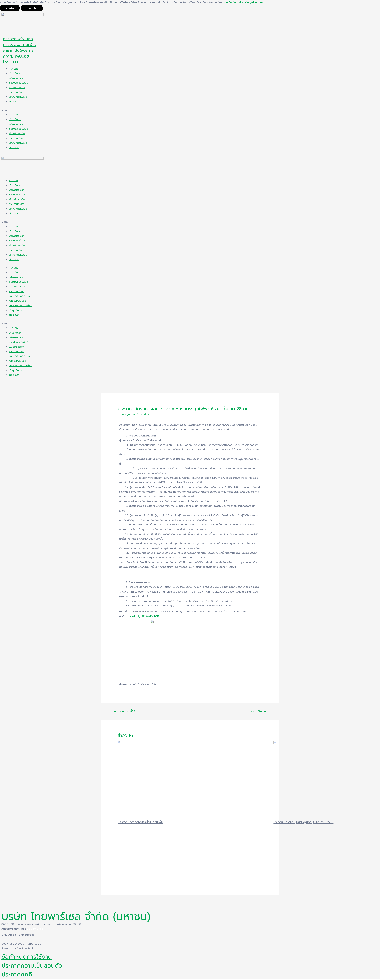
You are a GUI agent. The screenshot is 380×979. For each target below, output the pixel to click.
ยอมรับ (10, 8)
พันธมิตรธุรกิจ (17, 87)
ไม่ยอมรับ (32, 8)
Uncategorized (127, 414)
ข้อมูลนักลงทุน (17, 310)
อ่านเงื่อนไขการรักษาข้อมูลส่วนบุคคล (243, 2)
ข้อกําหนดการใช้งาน (26, 956)
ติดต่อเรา (14, 101)
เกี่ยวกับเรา (15, 73)
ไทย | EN (10, 62)
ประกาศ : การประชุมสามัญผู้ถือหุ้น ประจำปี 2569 (303, 822)
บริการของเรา (16, 78)
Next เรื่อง (258, 711)
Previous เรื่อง (124, 711)
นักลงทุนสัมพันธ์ (18, 97)
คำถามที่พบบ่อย (16, 56)
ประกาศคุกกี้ (16, 974)
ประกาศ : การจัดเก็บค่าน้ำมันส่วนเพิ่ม (140, 822)
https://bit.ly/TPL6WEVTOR (142, 616)
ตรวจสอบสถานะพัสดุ (20, 45)
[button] (190, 110)
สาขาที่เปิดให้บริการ (18, 50)
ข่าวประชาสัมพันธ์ (18, 83)
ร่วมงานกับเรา (16, 92)
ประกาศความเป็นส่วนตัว (31, 965)
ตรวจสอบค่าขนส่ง (18, 39)
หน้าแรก (13, 69)
